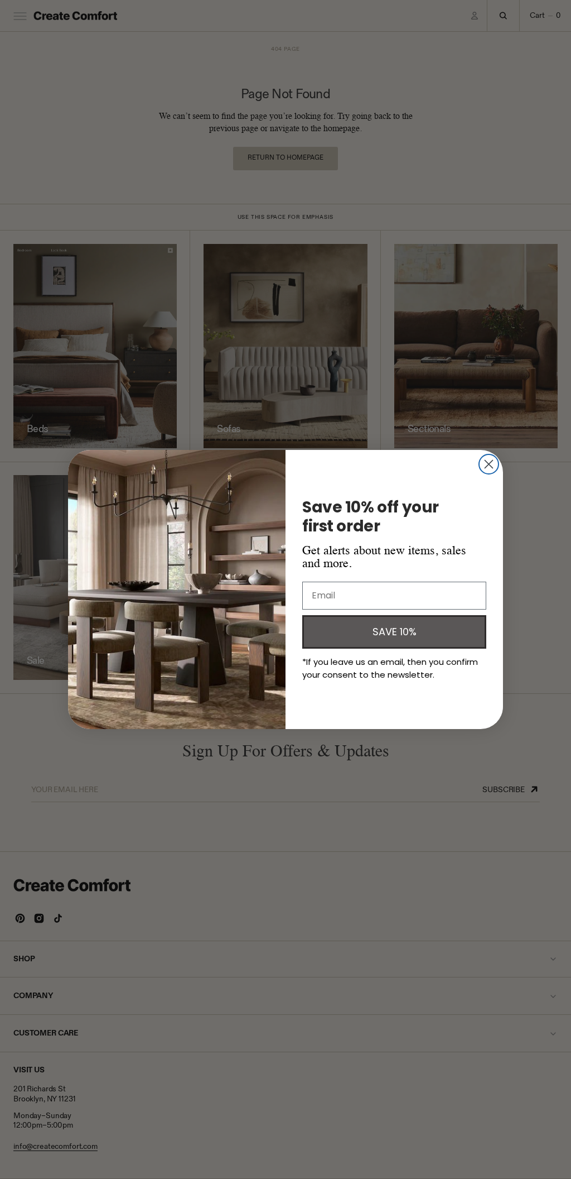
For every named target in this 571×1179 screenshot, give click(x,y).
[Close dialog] (489, 464)
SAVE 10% (394, 632)
